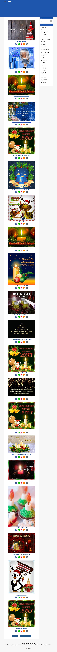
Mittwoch (44, 82)
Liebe (43, 65)
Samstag (44, 72)
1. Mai (43, 29)
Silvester (44, 57)
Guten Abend (45, 34)
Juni (42, 63)
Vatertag (44, 58)
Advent (44, 47)
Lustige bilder (44, 67)
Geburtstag (45, 50)
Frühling (43, 62)
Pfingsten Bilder (44, 68)
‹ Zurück (13, 635)
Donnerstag (45, 79)
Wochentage (44, 75)
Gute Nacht (45, 32)
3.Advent (44, 44)
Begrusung (44, 27)
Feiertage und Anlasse (46, 39)
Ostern (44, 55)
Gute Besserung (45, 31)
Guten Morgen (45, 35)
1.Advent (44, 41)
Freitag (44, 80)
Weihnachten (45, 60)
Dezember (43, 37)
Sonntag (44, 73)
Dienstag (44, 77)
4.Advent (44, 46)
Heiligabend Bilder (46, 52)
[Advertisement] (28, 10)
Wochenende (44, 70)
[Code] (27, 44)
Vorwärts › (29, 635)
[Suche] (51, 21)
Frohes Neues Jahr (46, 49)
